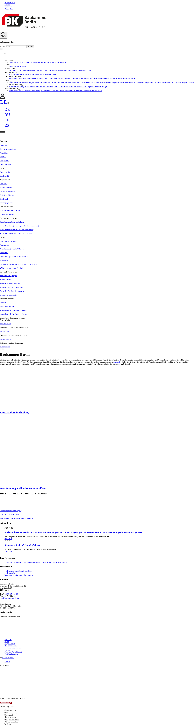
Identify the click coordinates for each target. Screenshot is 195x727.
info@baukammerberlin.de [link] (9, 598)
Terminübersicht (31, 87)
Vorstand (43, 62)
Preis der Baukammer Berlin (19, 74)
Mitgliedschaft (10, 644)
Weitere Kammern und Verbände (159, 82)
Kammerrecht (14, 66)
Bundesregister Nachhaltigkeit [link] (10, 511)
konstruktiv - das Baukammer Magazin (29, 91)
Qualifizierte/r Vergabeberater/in (182, 82)
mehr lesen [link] (8, 539)
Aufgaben (12, 62)
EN (7, 120)
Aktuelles (12, 91)
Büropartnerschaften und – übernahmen (19, 575)
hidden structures (8, 658)
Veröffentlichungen (11, 654)
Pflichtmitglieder (22, 70)
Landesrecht (23, 66)
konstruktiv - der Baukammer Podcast (56, 91)
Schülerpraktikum (49, 74)
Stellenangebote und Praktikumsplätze (18, 571)
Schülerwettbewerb (36, 74)
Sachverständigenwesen (13, 648)
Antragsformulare (86, 70)
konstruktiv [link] (117, 362)
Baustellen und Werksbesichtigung (78, 87)
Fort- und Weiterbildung (13, 652)
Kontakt (7, 5)
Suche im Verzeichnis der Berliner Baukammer (88, 78)
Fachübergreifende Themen (56, 87)
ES (7, 125)
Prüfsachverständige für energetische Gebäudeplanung (52, 78)
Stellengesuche (10, 573)
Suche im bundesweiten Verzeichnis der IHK (121, 78)
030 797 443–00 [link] (12, 594)
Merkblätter (104, 82)
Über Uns (8, 640)
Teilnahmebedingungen (17, 87)
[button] (97, 41)
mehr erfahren (5, 347)
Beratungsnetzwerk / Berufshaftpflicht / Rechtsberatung (128, 82)
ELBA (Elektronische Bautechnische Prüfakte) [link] (16, 518)
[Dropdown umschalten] (5, 53)
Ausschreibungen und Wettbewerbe (50, 82)
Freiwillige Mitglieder (51, 70)
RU (7, 114)
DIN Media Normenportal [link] (9, 515)
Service (7, 650)
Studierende (63, 70)
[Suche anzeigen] (3, 35)
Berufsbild (12, 70)
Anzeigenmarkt (32, 82)
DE (3, 102)
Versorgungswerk (73, 70)
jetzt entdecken (5, 339)
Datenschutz (9, 9)
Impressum (8, 7)
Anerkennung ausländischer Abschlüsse (86, 82)
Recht (7, 642)
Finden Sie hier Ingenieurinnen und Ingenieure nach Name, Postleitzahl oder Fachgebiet (36, 562)
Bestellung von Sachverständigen (21, 78)
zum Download (5, 324)
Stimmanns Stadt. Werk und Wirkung (22, 545)
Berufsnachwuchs (11, 646)
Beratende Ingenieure (35, 70)
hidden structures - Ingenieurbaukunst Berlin (86, 91)
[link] (2, 98)
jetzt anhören (4, 331)
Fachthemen (41, 87)
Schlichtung (67, 82)
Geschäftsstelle (61, 62)
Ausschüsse (36, 62)
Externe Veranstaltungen (99, 87)
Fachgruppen (51, 62)
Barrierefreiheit (10, 3)
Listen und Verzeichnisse (18, 82)
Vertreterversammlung (24, 62)
